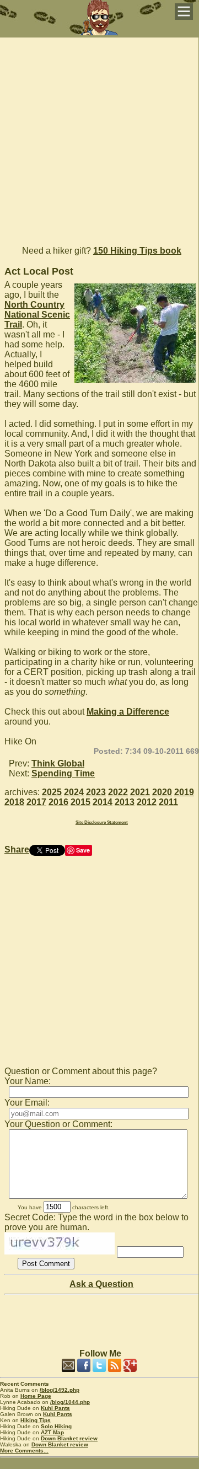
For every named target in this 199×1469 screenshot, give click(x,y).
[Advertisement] (99, 136)
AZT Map (52, 1432)
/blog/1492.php (59, 1390)
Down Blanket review (69, 1438)
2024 (74, 792)
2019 (184, 792)
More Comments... (24, 1450)
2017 (36, 802)
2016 (58, 802)
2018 (14, 802)
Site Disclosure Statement (102, 822)
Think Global (57, 763)
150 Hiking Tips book (137, 250)
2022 (118, 792)
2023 (96, 792)
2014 (102, 802)
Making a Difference (128, 711)
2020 (162, 792)
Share (16, 849)
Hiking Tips (35, 1420)
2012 (147, 802)
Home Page (35, 1396)
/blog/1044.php (70, 1402)
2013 (125, 802)
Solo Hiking (56, 1426)
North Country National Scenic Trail (37, 314)
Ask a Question (101, 1284)
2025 (52, 792)
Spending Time (63, 773)
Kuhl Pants (55, 1408)
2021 (140, 792)
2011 (168, 802)
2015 (80, 802)
